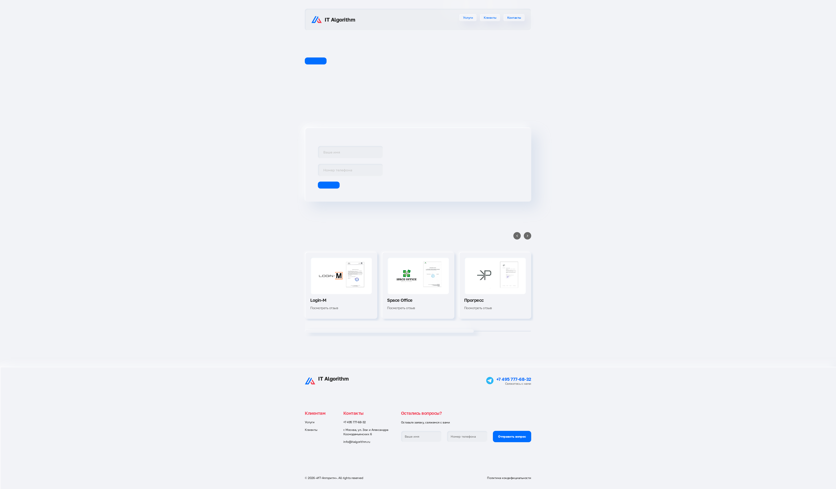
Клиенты (490, 17)
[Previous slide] (517, 235)
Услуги (468, 17)
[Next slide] (527, 235)
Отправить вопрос (512, 436)
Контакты (514, 17)
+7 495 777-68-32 (513, 379)
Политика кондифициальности (509, 478)
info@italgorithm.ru (356, 441)
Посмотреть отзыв (324, 308)
